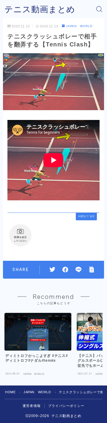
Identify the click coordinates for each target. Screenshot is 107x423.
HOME (10, 392)
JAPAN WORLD (79, 26)
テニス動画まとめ (39, 9)
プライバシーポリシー (66, 406)
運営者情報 (32, 406)
